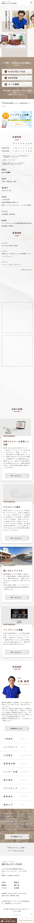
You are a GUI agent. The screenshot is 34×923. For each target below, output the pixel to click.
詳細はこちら (19, 124)
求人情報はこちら (16, 836)
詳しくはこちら (16, 475)
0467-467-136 (6, 190)
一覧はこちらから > (26, 269)
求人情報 (16, 888)
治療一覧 (16, 885)
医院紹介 (16, 882)
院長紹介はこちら (16, 728)
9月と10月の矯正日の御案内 (10, 245)
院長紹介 (4, 885)
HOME (4, 882)
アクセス (4, 888)
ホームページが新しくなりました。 (12, 264)
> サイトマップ (17, 915)
